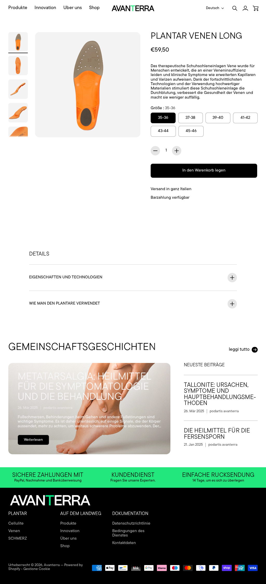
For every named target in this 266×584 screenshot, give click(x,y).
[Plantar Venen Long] (87, 84)
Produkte (68, 523)
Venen (14, 531)
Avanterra (52, 565)
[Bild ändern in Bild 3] (18, 89)
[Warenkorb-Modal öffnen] (255, 8)
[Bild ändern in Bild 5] (18, 136)
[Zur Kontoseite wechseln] (245, 8)
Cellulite (16, 523)
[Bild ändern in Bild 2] (18, 65)
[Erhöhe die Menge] (176, 150)
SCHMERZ (17, 539)
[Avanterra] (133, 8)
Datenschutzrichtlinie (131, 523)
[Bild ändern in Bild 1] (18, 42)
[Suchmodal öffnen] (235, 8)
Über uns (68, 539)
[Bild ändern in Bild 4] (18, 112)
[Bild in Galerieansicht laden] (130, 127)
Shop (65, 546)
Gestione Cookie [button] (36, 569)
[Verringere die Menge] (155, 150)
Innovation (69, 531)
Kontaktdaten (124, 543)
